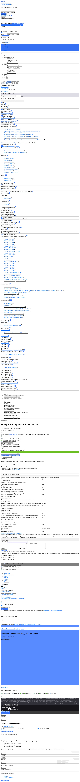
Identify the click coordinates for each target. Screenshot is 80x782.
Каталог (6, 394)
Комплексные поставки (13, 67)
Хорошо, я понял (5, 711)
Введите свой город (6, 769)
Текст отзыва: (22, 548)
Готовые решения (11, 73)
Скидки (9, 61)
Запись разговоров (9, 411)
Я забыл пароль (5, 730)
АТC (5, 401)
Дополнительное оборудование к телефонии (16, 412)
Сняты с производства (10, 413)
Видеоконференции (9, 406)
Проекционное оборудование (12, 408)
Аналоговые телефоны (10, 405)
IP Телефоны (7, 402)
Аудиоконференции (9, 409)
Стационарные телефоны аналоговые (14, 395)
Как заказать (10, 58)
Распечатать (4, 420)
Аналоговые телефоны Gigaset (12, 397)
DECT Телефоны (8, 404)
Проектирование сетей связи (14, 66)
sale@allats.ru (16, 469)
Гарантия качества (12, 60)
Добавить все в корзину (18, 23)
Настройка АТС (11, 70)
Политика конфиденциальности (9, 704)
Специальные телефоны (10, 415)
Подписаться (4, 609)
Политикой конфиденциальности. (53, 610)
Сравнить (3, 14)
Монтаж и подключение (13, 68)
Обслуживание (11, 71)
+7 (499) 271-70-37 (5, 88)
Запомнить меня (44, 728)
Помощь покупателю (12, 63)
